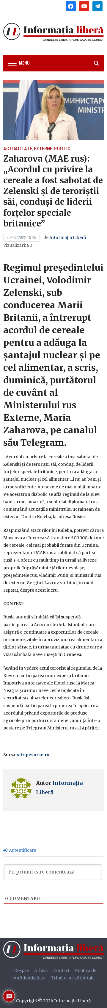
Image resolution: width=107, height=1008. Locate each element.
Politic (62, 148)
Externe (43, 148)
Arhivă (41, 970)
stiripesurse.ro (33, 754)
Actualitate (17, 148)
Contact (61, 970)
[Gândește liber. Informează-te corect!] (55, 950)
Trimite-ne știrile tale (73, 978)
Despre (21, 970)
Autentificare (22, 850)
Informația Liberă (67, 237)
